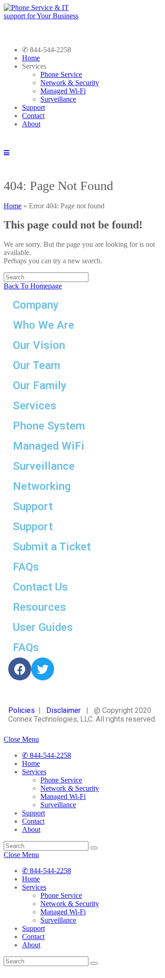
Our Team (36, 365)
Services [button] (34, 66)
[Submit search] (94, 848)
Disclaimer (66, 710)
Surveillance (58, 99)
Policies (21, 710)
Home (31, 58)
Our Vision (39, 345)
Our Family (39, 385)
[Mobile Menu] (6, 152)
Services (34, 772)
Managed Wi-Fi (63, 91)
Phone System (49, 425)
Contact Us (40, 587)
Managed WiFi (48, 446)
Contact (33, 116)
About (31, 124)
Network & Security (69, 83)
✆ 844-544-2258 (46, 50)
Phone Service (61, 74)
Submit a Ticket (52, 546)
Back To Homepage (33, 286)
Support (33, 107)
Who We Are (43, 325)
